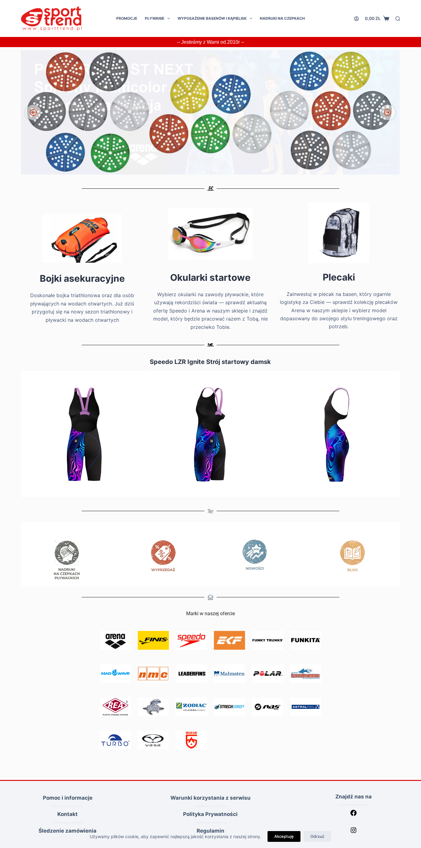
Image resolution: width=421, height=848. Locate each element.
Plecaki (339, 277)
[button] (210, 112)
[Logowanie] (356, 18)
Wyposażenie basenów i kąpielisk (212, 18)
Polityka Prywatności (210, 814)
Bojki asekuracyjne (82, 278)
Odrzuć (317, 836)
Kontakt (67, 814)
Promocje (126, 18)
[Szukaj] (397, 18)
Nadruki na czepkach (282, 18)
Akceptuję (284, 836)
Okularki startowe (210, 277)
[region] (210, 112)
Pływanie (154, 18)
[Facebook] (353, 815)
